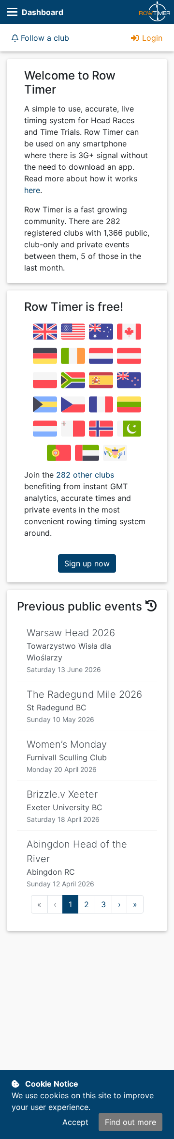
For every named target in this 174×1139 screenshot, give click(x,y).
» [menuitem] (135, 904)
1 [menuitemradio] (70, 904)
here (32, 190)
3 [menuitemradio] (103, 904)
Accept (75, 1122)
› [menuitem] (119, 904)
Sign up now (87, 563)
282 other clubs (85, 475)
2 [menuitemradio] (86, 904)
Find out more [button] (130, 1122)
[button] (40, 38)
